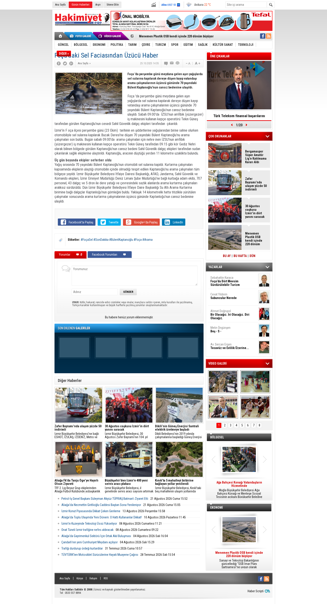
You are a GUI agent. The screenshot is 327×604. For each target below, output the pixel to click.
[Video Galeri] (110, 36)
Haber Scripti (256, 591)
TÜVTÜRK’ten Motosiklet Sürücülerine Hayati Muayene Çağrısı (99, 554)
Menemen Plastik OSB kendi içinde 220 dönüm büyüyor (176, 36)
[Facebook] (59, 63)
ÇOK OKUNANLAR (219, 136)
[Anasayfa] (60, 36)
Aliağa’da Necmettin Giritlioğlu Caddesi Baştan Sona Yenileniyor (101, 505)
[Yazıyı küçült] (187, 63)
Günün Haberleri (80, 4)
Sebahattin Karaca (225, 281)
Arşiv (98, 4)
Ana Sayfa (60, 4)
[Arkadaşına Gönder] (172, 63)
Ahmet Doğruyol (229, 314)
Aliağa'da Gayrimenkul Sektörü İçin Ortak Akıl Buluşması (96, 536)
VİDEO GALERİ (217, 363)
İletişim (93, 578)
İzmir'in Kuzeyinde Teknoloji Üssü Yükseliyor (89, 523)
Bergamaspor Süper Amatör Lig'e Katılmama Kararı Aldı (255, 157)
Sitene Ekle (113, 4)
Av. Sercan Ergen (229, 346)
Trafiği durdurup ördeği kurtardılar (82, 548)
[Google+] (71, 63)
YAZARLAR (215, 267)
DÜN (252, 256)
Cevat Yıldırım (223, 296)
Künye (80, 578)
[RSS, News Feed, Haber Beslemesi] (268, 36)
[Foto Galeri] (81, 36)
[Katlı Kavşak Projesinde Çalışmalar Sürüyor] (223, 381)
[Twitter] (65, 63)
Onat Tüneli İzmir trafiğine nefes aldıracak (87, 530)
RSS (106, 578)
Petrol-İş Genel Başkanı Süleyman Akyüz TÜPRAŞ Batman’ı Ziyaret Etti (104, 498)
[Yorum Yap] (166, 63)
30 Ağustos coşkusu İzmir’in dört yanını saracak (254, 211)
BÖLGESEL (217, 437)
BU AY (227, 256)
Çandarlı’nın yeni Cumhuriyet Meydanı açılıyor (89, 542)
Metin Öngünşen (220, 329)
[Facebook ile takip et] (262, 36)
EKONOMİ (216, 507)
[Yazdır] (178, 63)
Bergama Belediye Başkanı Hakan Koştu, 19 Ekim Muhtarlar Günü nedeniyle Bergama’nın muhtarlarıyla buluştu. (239, 490)
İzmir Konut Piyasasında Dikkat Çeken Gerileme (90, 511)
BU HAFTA (240, 256)
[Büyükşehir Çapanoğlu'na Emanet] (223, 407)
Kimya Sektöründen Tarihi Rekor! (239, 116)
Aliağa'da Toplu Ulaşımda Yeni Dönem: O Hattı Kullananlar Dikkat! (101, 517)
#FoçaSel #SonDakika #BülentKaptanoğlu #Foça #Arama (117, 239)
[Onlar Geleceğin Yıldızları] (255, 381)
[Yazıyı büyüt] (197, 63)
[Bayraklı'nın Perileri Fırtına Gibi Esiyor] (255, 407)
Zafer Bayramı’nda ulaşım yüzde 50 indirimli (256, 184)
